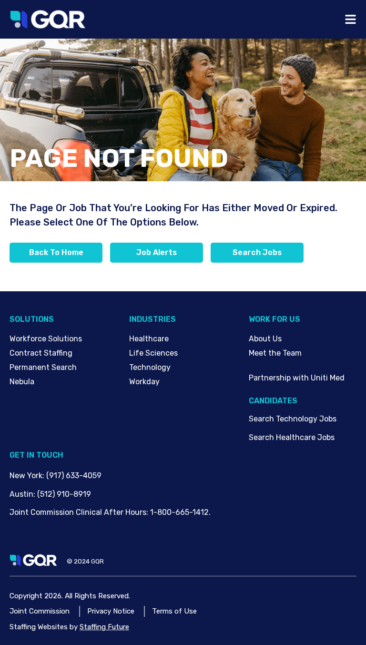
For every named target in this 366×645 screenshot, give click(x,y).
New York (26, 475)
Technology (150, 367)
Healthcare (149, 338)
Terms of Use (174, 611)
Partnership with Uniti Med (297, 377)
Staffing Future (104, 627)
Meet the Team (275, 353)
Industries (152, 319)
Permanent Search (43, 367)
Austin (21, 494)
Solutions (32, 319)
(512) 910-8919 (64, 494)
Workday (144, 381)
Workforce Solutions (46, 338)
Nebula (22, 381)
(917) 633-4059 (74, 475)
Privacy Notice (110, 611)
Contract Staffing (41, 353)
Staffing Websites (39, 627)
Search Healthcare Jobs (292, 437)
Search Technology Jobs (292, 418)
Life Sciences (153, 353)
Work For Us (274, 319)
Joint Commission (40, 611)
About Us (265, 338)
